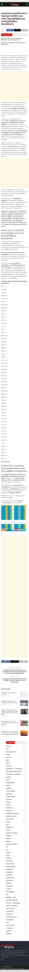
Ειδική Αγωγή (9, 808)
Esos (7, 749)
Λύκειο (8, 855)
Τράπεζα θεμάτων (11, 917)
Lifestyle (8, 757)
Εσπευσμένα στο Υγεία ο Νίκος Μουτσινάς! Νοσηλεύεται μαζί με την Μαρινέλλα (9, 723)
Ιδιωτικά (8, 838)
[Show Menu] (2, 4)
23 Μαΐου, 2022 (4, 27)
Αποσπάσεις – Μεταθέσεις (13, 774)
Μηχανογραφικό (10, 866)
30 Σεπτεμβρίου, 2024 (6, 716)
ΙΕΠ (7, 849)
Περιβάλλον (9, 880)
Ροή (7, 894)
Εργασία (8, 830)
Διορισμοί (9, 799)
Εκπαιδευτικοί (10, 819)
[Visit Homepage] (14, 4)
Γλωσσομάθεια (10, 782)
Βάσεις (8, 780)
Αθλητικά (8, 766)
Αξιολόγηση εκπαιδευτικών (13, 771)
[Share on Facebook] (9, 30)
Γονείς (8, 785)
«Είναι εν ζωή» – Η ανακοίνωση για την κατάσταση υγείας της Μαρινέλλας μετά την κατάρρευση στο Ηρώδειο (10, 733)
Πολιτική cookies (13, 968)
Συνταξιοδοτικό (10, 908)
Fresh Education (11, 752)
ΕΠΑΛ (7, 824)
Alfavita (8, 746)
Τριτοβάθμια (10, 919)
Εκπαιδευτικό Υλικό (11, 816)
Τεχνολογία (9, 914)
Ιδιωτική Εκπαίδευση (11, 844)
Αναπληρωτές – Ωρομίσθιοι (14, 768)
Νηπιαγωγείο (9, 869)
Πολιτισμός (9, 886)
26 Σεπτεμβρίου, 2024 (6, 736)
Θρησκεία (8, 836)
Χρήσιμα (8, 933)
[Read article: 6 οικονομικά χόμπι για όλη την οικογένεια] (24, 694)
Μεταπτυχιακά (10, 863)
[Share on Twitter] (17, 30)
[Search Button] (27, 4)
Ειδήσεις (8, 802)
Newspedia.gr (8, 966)
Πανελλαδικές (10, 877)
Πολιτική (8, 883)
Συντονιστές (9, 911)
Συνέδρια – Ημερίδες (12, 905)
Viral (7, 760)
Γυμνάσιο (9, 788)
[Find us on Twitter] (3, 959)
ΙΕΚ (7, 847)
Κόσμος (8, 852)
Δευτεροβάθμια (10, 791)
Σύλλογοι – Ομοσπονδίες (13, 903)
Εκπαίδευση (9, 810)
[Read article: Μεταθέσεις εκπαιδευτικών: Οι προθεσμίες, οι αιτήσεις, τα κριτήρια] (24, 703)
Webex (8, 763)
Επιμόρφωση (9, 827)
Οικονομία (9, 875)
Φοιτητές (9, 931)
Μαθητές (8, 858)
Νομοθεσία (9, 872)
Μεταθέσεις (9, 861)
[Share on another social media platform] (24, 30)
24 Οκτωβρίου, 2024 (6, 704)
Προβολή (8, 889)
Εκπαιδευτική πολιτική (12, 813)
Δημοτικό (9, 794)
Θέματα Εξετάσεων (11, 833)
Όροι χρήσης (21, 968)
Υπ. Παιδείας (9, 928)
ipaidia (8, 754)
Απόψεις (8, 777)
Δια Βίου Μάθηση (10, 796)
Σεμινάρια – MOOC (11, 897)
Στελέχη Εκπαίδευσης (12, 900)
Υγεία (7, 922)
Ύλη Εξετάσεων (10, 925)
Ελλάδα (8, 822)
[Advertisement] (14, 86)
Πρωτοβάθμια (10, 891)
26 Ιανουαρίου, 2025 (6, 696)
